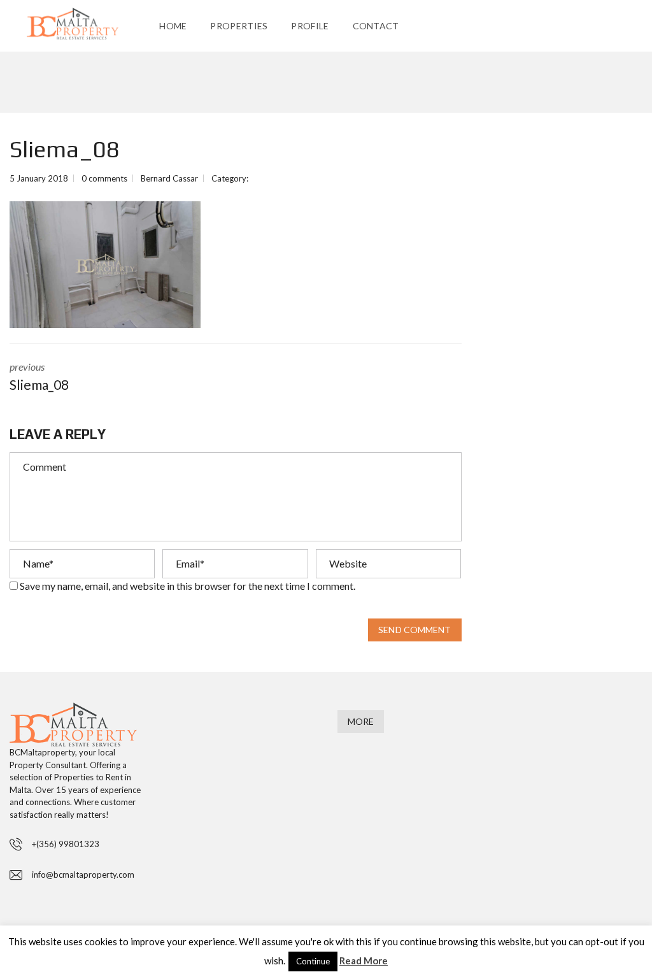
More (361, 721)
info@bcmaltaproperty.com (83, 874)
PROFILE (310, 25)
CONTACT (376, 25)
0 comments (104, 178)
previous (39, 376)
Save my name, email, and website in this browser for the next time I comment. (187, 586)
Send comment (414, 629)
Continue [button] (313, 961)
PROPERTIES (238, 25)
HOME (173, 25)
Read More (363, 960)
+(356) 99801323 (65, 844)
